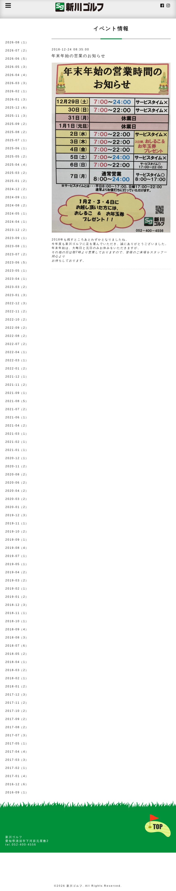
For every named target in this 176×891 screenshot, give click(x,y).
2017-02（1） (17, 768)
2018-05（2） (17, 653)
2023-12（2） (17, 229)
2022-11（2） (17, 311)
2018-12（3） (17, 605)
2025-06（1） (17, 148)
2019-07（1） (17, 556)
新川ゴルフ (75, 885)
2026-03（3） (17, 83)
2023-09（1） (17, 238)
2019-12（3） (17, 515)
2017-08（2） (17, 727)
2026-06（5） (17, 58)
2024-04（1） (17, 221)
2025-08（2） (17, 132)
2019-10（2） (17, 531)
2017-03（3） (17, 759)
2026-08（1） (17, 42)
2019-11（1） (17, 523)
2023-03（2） (17, 287)
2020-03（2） (17, 499)
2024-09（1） (17, 197)
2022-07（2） (17, 344)
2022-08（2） (17, 335)
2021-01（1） (17, 450)
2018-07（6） (17, 645)
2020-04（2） (17, 490)
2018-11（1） (17, 613)
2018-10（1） (17, 621)
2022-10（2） (17, 319)
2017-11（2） (17, 702)
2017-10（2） (17, 710)
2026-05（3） (17, 66)
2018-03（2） (17, 670)
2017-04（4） (17, 751)
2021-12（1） (17, 376)
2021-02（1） (17, 441)
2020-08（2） (17, 474)
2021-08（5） (17, 401)
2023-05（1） (17, 270)
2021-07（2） (17, 409)
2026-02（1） (17, 91)
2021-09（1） (17, 393)
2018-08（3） (17, 637)
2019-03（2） (17, 580)
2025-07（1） (17, 140)
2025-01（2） (17, 181)
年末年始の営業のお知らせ (79, 56)
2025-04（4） (17, 164)
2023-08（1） (17, 246)
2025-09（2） (17, 124)
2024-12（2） (17, 189)
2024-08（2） (17, 205)
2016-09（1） (17, 792)
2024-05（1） (17, 213)
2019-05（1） (17, 564)
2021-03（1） (17, 433)
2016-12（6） (17, 784)
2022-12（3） (17, 303)
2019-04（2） (17, 572)
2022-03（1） (17, 360)
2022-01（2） (17, 368)
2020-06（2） (17, 482)
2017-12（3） (17, 694)
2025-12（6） (17, 107)
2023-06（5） (17, 262)
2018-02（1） (17, 678)
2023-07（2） (17, 254)
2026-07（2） (17, 50)
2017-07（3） (17, 735)
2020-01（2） (17, 507)
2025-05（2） (17, 156)
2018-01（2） (17, 686)
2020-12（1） (17, 458)
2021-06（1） (17, 417)
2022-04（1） (17, 352)
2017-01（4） (17, 776)
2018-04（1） (17, 662)
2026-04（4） (17, 75)
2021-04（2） (17, 425)
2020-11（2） (17, 466)
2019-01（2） (17, 596)
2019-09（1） (17, 539)
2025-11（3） (17, 115)
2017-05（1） (17, 743)
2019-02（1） (17, 588)
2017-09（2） (17, 719)
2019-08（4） (17, 547)
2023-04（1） (17, 278)
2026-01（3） (17, 99)
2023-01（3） (17, 295)
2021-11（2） (17, 384)
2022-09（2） (17, 327)
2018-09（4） (17, 629)
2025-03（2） (17, 172)
